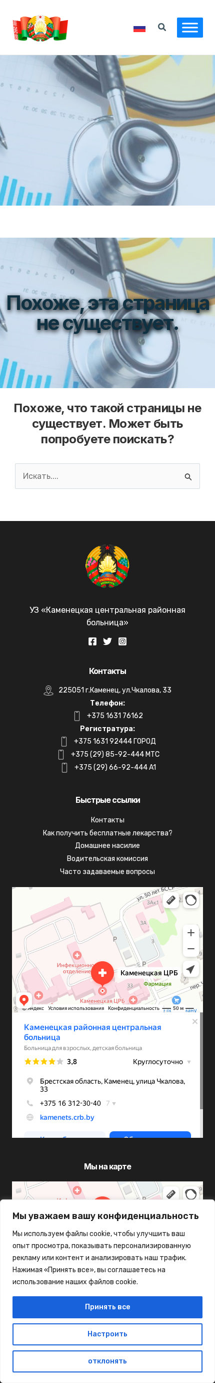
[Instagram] (122, 641)
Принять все (107, 1307)
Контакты (107, 820)
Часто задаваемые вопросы (107, 872)
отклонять (107, 1361)
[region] (107, 1291)
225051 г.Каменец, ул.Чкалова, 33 (115, 690)
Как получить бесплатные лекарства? (107, 833)
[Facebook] (92, 641)
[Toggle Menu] (190, 27)
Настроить (108, 1334)
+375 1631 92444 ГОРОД (115, 741)
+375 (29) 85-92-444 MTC (115, 754)
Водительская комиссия (107, 858)
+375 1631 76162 (115, 716)
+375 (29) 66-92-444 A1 (115, 767)
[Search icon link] (162, 28)
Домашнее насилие (107, 845)
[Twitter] (107, 641)
